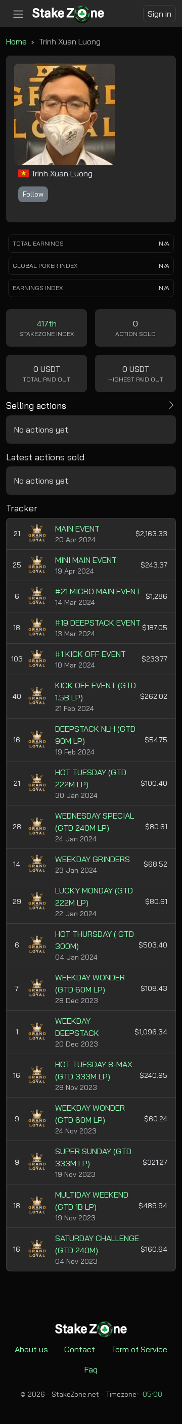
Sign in (159, 14)
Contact (79, 1349)
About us (31, 1349)
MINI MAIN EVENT (86, 560)
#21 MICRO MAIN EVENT (98, 591)
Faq (91, 1369)
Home (16, 41)
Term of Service (139, 1349)
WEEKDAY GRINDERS (92, 859)
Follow (33, 194)
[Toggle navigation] (18, 14)
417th (46, 323)
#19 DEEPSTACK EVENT (98, 623)
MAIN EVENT (77, 529)
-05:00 (151, 1394)
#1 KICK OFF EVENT (90, 654)
